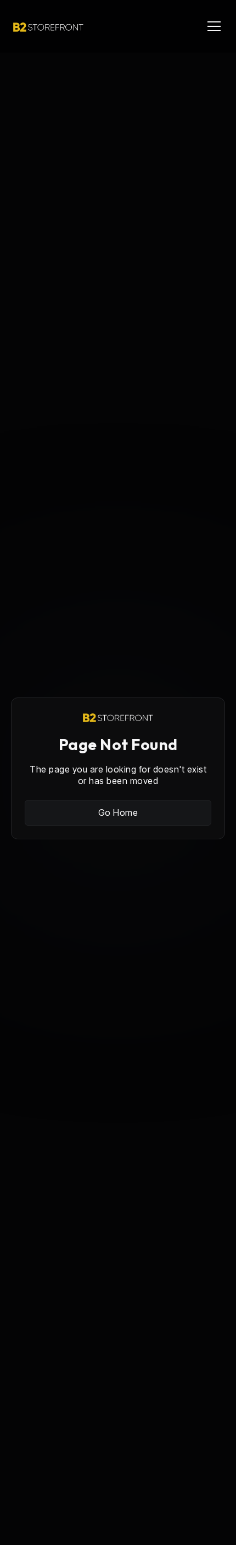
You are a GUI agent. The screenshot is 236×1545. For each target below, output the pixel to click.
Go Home (118, 812)
